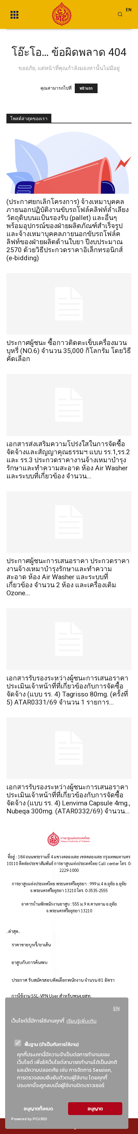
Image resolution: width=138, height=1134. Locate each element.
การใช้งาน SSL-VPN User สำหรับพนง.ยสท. (51, 995)
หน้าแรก (86, 88)
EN (116, 1008)
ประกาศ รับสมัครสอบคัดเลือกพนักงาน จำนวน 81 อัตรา (63, 980)
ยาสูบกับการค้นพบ (29, 962)
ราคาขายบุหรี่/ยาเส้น (31, 944)
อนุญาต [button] (95, 1108)
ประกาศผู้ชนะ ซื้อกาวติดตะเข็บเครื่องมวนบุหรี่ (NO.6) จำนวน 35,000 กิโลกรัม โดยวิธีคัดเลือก (68, 351)
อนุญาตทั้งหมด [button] (38, 1108)
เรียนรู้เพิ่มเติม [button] (81, 1021)
